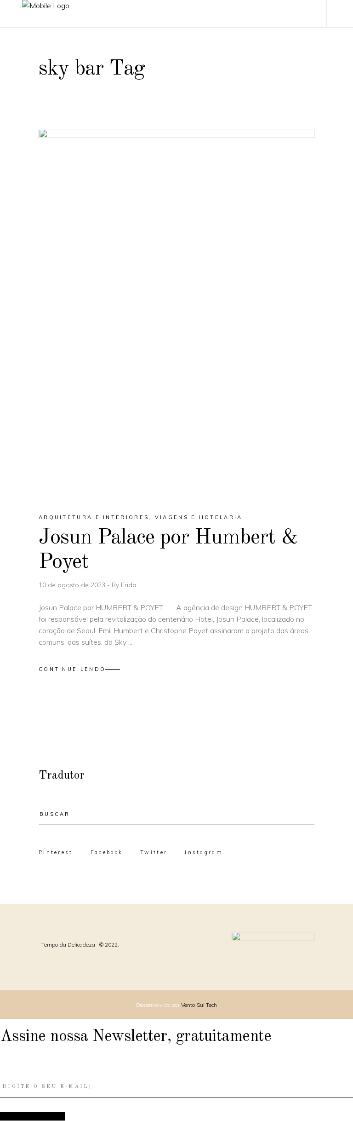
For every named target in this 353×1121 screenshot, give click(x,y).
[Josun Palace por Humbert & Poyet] (176, 313)
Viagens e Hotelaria (199, 517)
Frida (129, 585)
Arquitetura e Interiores (94, 517)
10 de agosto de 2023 (73, 585)
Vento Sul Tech (199, 1004)
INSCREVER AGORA (33, 1116)
